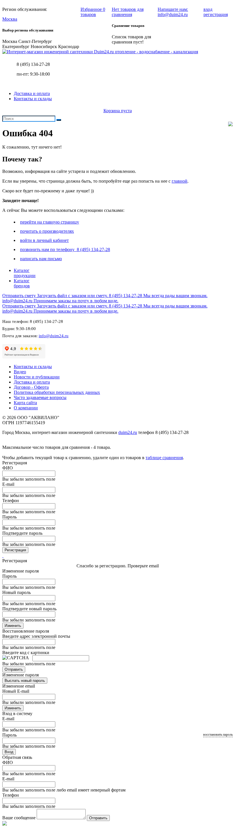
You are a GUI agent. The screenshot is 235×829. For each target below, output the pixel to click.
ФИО (7, 467)
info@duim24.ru (53, 335)
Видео (20, 371)
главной (179, 181)
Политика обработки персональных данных (57, 392)
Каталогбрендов (22, 283)
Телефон (10, 500)
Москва (9, 19)
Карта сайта (25, 402)
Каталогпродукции (25, 273)
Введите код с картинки (25, 652)
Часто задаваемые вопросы (40, 397)
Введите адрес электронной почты (36, 636)
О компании (26, 407)
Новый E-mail (15, 691)
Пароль (9, 516)
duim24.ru (127, 432)
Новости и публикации (37, 376)
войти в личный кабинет (44, 240)
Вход (9, 752)
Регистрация (15, 550)
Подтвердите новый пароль (29, 608)
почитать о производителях (47, 231)
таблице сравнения (164, 457)
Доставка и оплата (32, 93)
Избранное (93, 12)
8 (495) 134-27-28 (33, 64)
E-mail (8, 484)
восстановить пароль (218, 735)
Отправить (14, 669)
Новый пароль (16, 592)
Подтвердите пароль (22, 533)
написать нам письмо (41, 258)
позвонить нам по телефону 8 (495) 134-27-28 (65, 249)
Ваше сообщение (19, 817)
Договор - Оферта (31, 387)
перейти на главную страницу (49, 222)
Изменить (13, 625)
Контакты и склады (33, 98)
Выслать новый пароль (25, 680)
